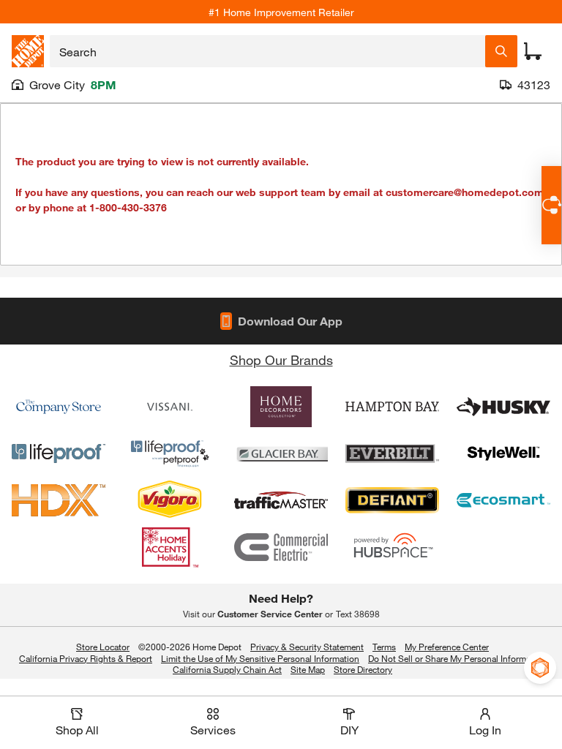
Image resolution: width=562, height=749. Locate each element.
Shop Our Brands (281, 360)
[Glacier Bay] (281, 453)
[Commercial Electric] (281, 547)
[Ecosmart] (503, 500)
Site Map (308, 670)
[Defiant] (392, 500)
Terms (384, 646)
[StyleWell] (503, 453)
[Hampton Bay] (392, 406)
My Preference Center (447, 646)
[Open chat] (551, 205)
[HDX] (58, 500)
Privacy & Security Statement (307, 646)
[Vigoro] (170, 500)
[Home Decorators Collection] (281, 406)
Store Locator (103, 646)
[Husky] (503, 406)
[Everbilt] (392, 453)
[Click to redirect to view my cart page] (533, 51)
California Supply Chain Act (227, 669)
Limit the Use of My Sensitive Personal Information (260, 658)
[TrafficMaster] (281, 500)
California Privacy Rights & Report (85, 658)
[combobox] (267, 51)
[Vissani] (170, 406)
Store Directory (363, 670)
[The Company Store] (58, 406)
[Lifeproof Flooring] (58, 453)
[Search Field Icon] (501, 51)
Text (358, 614)
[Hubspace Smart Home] (392, 547)
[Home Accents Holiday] (170, 547)
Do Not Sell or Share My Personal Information (457, 658)
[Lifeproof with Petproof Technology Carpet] (170, 453)
